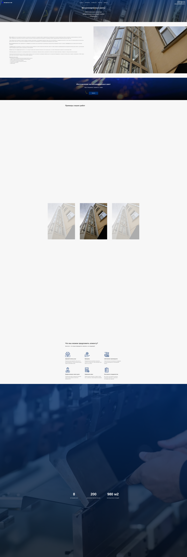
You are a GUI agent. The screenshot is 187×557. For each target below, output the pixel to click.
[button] (93, 93)
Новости (106, 2)
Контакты (100, 2)
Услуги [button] (81, 2)
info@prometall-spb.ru (180, 3)
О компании (94, 2)
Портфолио (87, 2)
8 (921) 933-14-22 (181, 2)
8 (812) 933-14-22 (181, 1)
